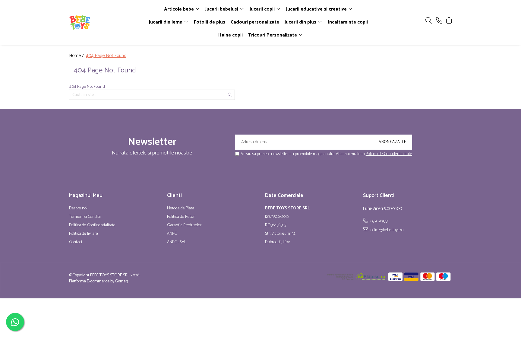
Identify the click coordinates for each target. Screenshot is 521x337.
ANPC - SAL (176, 242)
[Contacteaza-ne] (439, 21)
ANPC (172, 234)
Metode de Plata (180, 208)
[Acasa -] (103, 22)
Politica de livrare (83, 234)
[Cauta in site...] (428, 21)
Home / (77, 55)
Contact (75, 242)
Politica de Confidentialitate (389, 154)
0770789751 (379, 221)
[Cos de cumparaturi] (449, 21)
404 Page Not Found (106, 55)
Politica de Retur (181, 217)
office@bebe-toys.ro (386, 230)
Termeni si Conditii (85, 217)
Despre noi (78, 208)
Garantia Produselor (184, 225)
